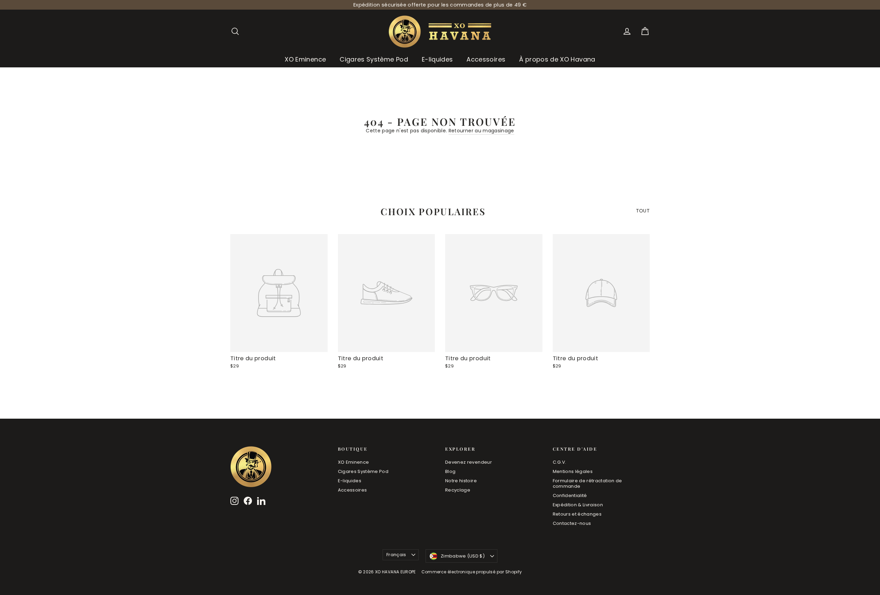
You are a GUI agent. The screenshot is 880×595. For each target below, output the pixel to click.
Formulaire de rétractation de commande (587, 483)
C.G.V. (559, 462)
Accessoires (485, 59)
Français (396, 554)
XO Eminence (305, 59)
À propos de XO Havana (557, 59)
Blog (450, 471)
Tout (643, 210)
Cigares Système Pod (374, 59)
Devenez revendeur (468, 462)
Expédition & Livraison (578, 505)
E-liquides (437, 59)
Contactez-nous (572, 523)
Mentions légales (573, 471)
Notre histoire (461, 480)
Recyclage (457, 490)
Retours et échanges (577, 514)
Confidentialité (570, 495)
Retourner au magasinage (481, 130)
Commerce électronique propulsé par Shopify (471, 572)
